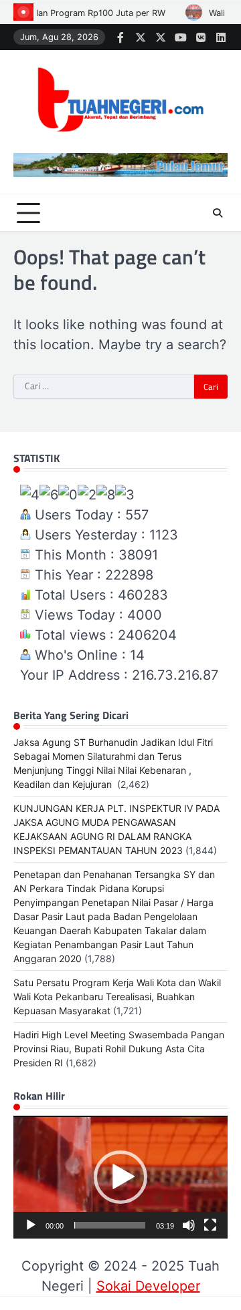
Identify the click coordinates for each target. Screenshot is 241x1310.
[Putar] (30, 1225)
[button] (120, 1177)
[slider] (109, 1225)
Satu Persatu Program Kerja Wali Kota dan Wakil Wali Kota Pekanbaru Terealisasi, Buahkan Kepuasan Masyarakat (117, 996)
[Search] (218, 213)
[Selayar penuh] (210, 1225)
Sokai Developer (148, 1286)
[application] (120, 1177)
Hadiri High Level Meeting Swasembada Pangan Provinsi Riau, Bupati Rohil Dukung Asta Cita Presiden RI (118, 1048)
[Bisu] (188, 1225)
